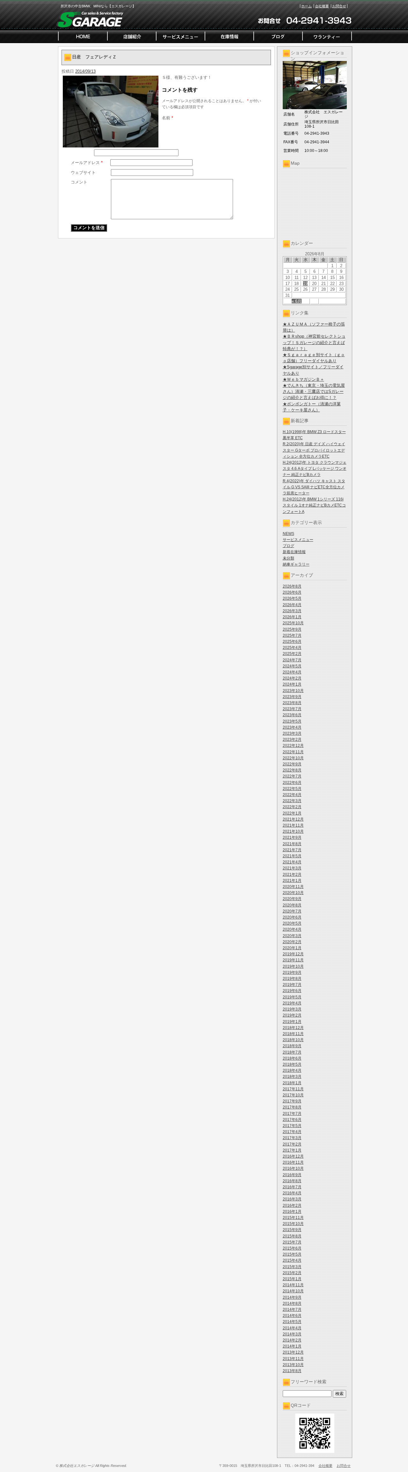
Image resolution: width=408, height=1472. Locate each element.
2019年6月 (292, 990)
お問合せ (339, 6)
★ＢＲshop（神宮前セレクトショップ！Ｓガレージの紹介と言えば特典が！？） (314, 342)
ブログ (288, 546)
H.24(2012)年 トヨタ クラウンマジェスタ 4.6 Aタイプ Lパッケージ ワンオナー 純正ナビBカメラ (314, 468)
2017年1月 (292, 1150)
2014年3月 (292, 1334)
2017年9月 (292, 1101)
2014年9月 (292, 1297)
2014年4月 (292, 1328)
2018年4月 (292, 1070)
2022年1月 (292, 813)
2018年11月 (293, 1034)
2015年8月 (292, 1236)
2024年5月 (292, 666)
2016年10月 (293, 1168)
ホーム (306, 6)
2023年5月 (292, 721)
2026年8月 (292, 586)
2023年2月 (292, 739)
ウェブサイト (83, 172)
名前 (167, 118)
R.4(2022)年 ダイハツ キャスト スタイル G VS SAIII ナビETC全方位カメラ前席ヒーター (314, 487)
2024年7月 (292, 660)
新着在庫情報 (294, 552)
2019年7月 (292, 984)
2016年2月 (292, 1205)
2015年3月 (292, 1267)
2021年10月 (293, 831)
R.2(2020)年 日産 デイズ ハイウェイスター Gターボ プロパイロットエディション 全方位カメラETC (314, 450)
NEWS (288, 533)
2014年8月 (292, 1303)
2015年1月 (292, 1279)
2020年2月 (292, 942)
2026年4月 (292, 605)
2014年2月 (292, 1340)
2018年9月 (292, 1046)
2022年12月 (293, 745)
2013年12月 (293, 1352)
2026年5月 (292, 598)
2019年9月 (292, 972)
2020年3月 (292, 936)
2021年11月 (293, 825)
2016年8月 (292, 1181)
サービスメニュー (298, 539)
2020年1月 (292, 948)
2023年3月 (292, 733)
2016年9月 (292, 1175)
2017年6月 (292, 1119)
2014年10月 (293, 1291)
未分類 (288, 558)
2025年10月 (293, 623)
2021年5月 (292, 856)
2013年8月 (292, 1371)
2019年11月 (293, 960)
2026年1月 (292, 617)
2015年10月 (293, 1223)
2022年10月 (293, 758)
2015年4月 (292, 1260)
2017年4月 (292, 1132)
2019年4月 (292, 1003)
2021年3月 (292, 868)
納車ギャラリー (296, 564)
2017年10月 (293, 1095)
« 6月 (297, 301)
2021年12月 (293, 819)
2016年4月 (292, 1193)
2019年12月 (293, 954)
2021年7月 (292, 850)
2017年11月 (293, 1089)
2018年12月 (293, 1027)
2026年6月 (292, 592)
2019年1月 (292, 1021)
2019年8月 (292, 978)
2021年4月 (292, 862)
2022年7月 (292, 776)
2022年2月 (292, 807)
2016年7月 (292, 1187)
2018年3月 (292, 1076)
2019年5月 (292, 997)
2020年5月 (292, 923)
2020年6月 (292, 917)
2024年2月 (292, 678)
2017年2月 (292, 1144)
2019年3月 (292, 1009)
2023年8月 (292, 703)
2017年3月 (292, 1138)
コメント (79, 182)
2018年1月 (292, 1083)
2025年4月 (292, 647)
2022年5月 (292, 788)
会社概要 (322, 6)
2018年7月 (292, 1052)
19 (305, 283)
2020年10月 (293, 892)
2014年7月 (292, 1309)
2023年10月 (293, 690)
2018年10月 (293, 1040)
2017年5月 (292, 1125)
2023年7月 (292, 709)
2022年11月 (293, 752)
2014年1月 (292, 1346)
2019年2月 (292, 1015)
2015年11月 (293, 1217)
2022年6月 (292, 782)
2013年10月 (293, 1365)
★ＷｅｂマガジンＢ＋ (303, 379)
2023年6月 (292, 715)
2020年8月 (292, 905)
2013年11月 (293, 1358)
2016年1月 (292, 1211)
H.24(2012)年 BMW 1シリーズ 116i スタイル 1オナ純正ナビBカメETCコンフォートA (314, 505)
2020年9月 (292, 899)
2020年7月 (292, 911)
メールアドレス (87, 162)
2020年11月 (293, 886)
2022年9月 (292, 764)
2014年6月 (292, 1315)
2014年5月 (292, 1321)
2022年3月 (292, 801)
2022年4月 (292, 794)
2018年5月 (292, 1064)
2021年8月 (292, 844)
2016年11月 (293, 1162)
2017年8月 (292, 1107)
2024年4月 (292, 672)
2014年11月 (293, 1285)
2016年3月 (292, 1199)
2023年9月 (292, 697)
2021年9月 (292, 837)
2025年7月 (292, 635)
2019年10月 (293, 966)
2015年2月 (292, 1273)
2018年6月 (292, 1058)
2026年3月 (292, 611)
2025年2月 (292, 653)
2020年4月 (292, 929)
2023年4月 (292, 727)
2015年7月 (292, 1242)
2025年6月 (292, 641)
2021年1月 (292, 880)
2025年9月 (292, 629)
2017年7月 (292, 1113)
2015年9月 (292, 1230)
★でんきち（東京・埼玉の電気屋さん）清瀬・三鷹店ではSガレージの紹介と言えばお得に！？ (314, 391)
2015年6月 (292, 1248)
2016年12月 (293, 1156)
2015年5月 (292, 1254)
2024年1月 (292, 684)
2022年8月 (292, 770)
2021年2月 (292, 874)
